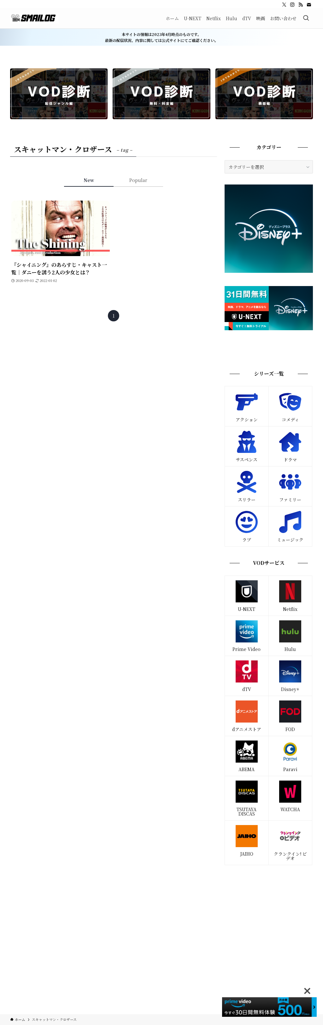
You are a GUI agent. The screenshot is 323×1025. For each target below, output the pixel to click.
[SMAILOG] (34, 18)
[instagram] (292, 4)
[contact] (309, 4)
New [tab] (89, 180)
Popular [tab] (138, 180)
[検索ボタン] (306, 18)
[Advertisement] (269, 915)
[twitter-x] (284, 4)
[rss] (301, 4)
